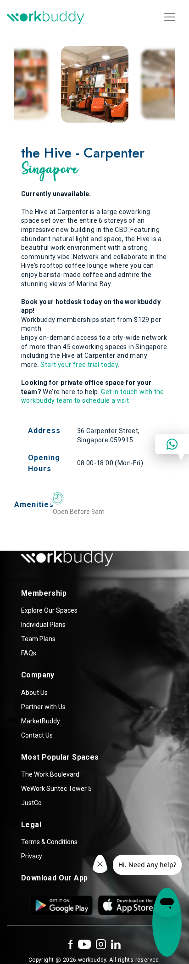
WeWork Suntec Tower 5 (56, 788)
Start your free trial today (79, 364)
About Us (34, 692)
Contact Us (37, 735)
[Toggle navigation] (169, 17)
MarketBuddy (40, 721)
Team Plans (38, 639)
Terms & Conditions (49, 842)
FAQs (28, 653)
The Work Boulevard (50, 774)
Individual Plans (43, 624)
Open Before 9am (79, 511)
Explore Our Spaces (49, 610)
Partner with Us (43, 706)
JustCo (31, 802)
